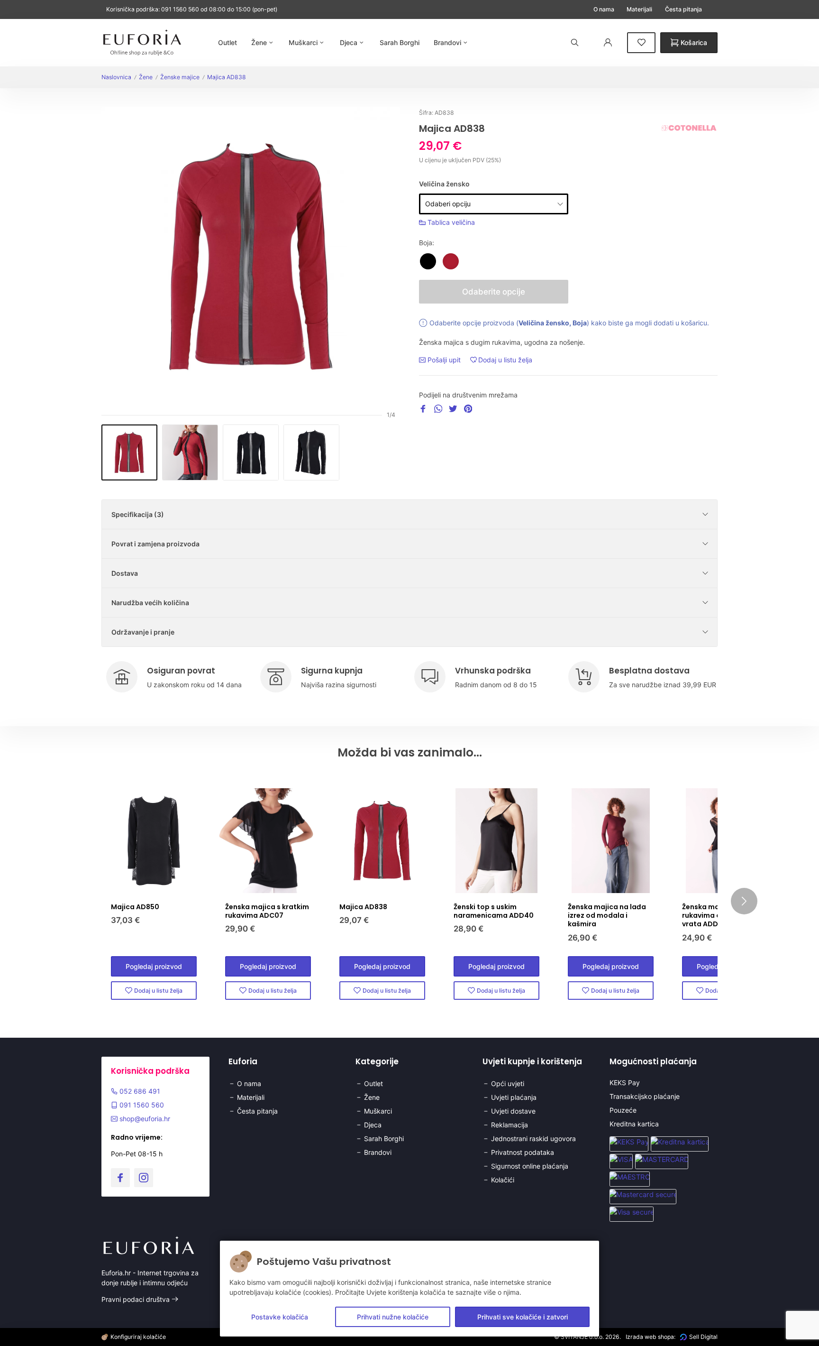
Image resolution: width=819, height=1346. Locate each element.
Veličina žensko (444, 184)
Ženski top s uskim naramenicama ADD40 (494, 911)
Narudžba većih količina (150, 603)
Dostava (124, 573)
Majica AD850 (135, 907)
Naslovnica (116, 77)
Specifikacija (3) (137, 514)
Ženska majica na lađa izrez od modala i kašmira (607, 915)
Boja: (426, 243)
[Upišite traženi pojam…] (575, 42)
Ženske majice (180, 77)
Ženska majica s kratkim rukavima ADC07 (267, 911)
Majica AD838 (226, 77)
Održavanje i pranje (142, 632)
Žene (146, 77)
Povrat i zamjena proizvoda (155, 544)
